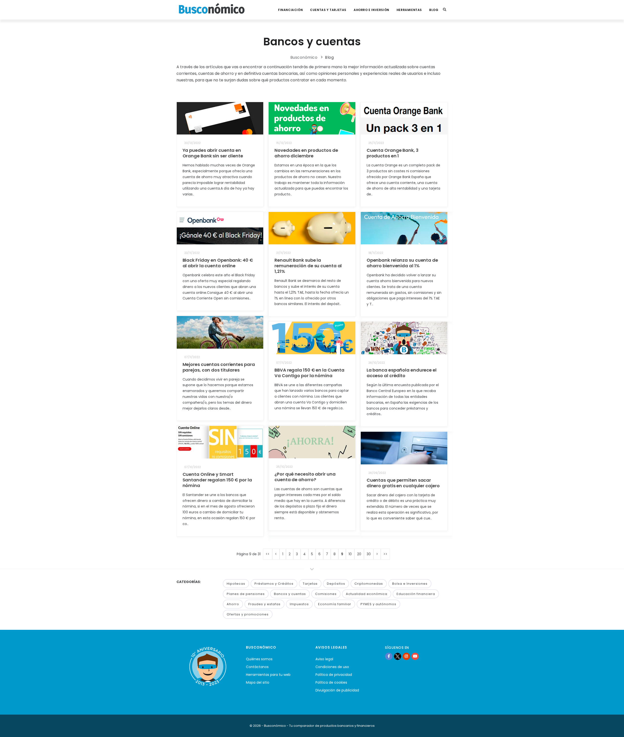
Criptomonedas (368, 583)
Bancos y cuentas (290, 594)
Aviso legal (324, 659)
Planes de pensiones (246, 594)
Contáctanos (257, 666)
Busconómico (304, 57)
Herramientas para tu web (268, 674)
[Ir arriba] (613, 728)
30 (369, 554)
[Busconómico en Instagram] (406, 656)
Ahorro (233, 604)
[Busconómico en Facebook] (389, 656)
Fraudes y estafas (264, 604)
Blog (433, 10)
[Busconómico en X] (397, 656)
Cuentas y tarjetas (328, 10)
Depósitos (336, 583)
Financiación (290, 10)
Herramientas (409, 10)
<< (268, 554)
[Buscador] (444, 9)
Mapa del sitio (257, 682)
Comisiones (326, 594)
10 (350, 554)
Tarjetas (310, 583)
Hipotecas (236, 583)
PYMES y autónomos (378, 604)
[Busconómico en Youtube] (415, 656)
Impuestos (299, 604)
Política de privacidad (333, 674)
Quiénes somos (259, 659)
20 (359, 554)
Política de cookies (331, 682)
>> (385, 554)
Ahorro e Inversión (371, 10)
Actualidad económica (366, 594)
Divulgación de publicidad (337, 690)
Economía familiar (334, 604)
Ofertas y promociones (248, 614)
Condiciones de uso (332, 666)
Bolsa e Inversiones (410, 583)
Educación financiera (416, 594)
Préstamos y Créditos (273, 583)
